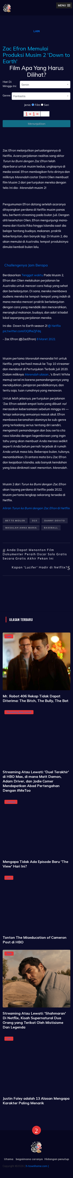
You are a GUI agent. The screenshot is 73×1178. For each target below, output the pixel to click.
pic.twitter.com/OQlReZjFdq (22, 331)
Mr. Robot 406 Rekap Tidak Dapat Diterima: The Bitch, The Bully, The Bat (35, 698)
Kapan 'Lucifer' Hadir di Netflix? (39, 567)
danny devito (54, 520)
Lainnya (11, 801)
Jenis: (28, 105)
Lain (36, 31)
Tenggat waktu (32, 275)
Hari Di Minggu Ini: (10, 84)
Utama (8, 1159)
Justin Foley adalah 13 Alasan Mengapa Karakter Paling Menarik (36, 1100)
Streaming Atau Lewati (19, 712)
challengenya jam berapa (26, 265)
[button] (64, 5)
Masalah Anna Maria (21, 527)
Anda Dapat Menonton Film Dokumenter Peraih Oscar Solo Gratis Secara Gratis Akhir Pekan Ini (35, 554)
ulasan (36, 374)
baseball (51, 527)
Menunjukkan (36, 123)
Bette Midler (15, 520)
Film (37, 105)
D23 (34, 520)
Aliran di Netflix (36, 508)
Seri (46, 105)
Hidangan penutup (56, 1159)
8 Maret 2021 (46, 339)
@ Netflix (54, 326)
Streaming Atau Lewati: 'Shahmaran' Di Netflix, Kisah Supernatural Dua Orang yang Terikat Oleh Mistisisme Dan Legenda (34, 1020)
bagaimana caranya (29, 1159)
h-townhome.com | (37, 1166)
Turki (9, 953)
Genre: (7, 95)
